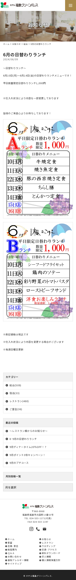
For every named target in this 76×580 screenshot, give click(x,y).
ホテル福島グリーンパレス (39, 575)
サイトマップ (15, 563)
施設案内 (12, 549)
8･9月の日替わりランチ (23, 439)
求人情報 (46, 556)
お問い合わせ (15, 556)
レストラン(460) (19, 401)
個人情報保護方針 (51, 560)
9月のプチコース (19, 463)
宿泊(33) (15, 393)
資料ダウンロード (51, 553)
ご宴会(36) (16, 409)
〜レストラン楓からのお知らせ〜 (29, 431)
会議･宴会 (13, 546)
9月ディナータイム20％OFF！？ (28, 447)
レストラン (47, 542)
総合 (26, 43)
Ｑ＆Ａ (11, 553)
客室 (10, 542)
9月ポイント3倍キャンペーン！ (27, 455)
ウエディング (49, 546)
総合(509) (15, 385)
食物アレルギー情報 (18, 560)
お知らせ (16, 43)
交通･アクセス (49, 549)
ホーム (6, 43)
